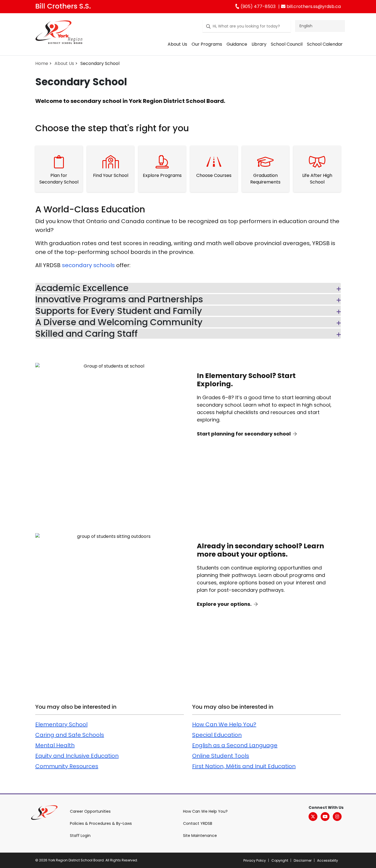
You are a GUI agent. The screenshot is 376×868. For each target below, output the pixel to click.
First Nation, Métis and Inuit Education (244, 766)
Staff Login (80, 835)
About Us (177, 44)
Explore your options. (225, 604)
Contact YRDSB (197, 823)
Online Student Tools (220, 756)
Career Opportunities (90, 811)
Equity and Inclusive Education (77, 756)
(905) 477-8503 (257, 6)
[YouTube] (325, 816)
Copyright (279, 860)
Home (41, 63)
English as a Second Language (234, 745)
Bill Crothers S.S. (63, 6)
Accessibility (327, 860)
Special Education (217, 735)
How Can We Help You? (224, 724)
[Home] (59, 33)
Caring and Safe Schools (69, 735)
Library (259, 44)
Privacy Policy (254, 860)
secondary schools (88, 265)
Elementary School (61, 724)
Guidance (237, 44)
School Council (287, 44)
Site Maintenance (200, 835)
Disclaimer (303, 860)
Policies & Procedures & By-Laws (101, 823)
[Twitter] (313, 816)
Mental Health (55, 745)
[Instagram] (337, 816)
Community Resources (66, 766)
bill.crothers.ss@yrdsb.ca (313, 6)
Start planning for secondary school (244, 433)
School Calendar (325, 44)
